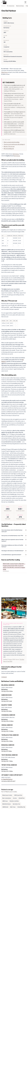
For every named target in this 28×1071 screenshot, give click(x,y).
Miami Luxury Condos (7, 795)
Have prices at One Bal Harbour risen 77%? (12, 535)
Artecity (15, 798)
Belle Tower (13, 807)
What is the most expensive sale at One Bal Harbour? (12, 540)
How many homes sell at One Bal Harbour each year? (11, 530)
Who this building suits (9, 148)
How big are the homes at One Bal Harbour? (12, 550)
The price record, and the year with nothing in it (14, 144)
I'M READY (4, 677)
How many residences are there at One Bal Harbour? (12, 545)
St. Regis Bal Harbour (7, 779)
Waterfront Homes (20, 5)
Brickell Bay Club (21, 807)
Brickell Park (21, 798)
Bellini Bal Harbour (6, 804)
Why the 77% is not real (9, 146)
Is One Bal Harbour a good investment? (11, 554)
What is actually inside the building (11, 142)
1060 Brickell (5, 807)
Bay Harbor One (16, 804)
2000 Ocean (5, 801)
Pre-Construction (10, 5)
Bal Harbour (16, 154)
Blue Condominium (6, 798)
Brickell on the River (14, 801)
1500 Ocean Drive (18, 795)
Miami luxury (4, 72)
